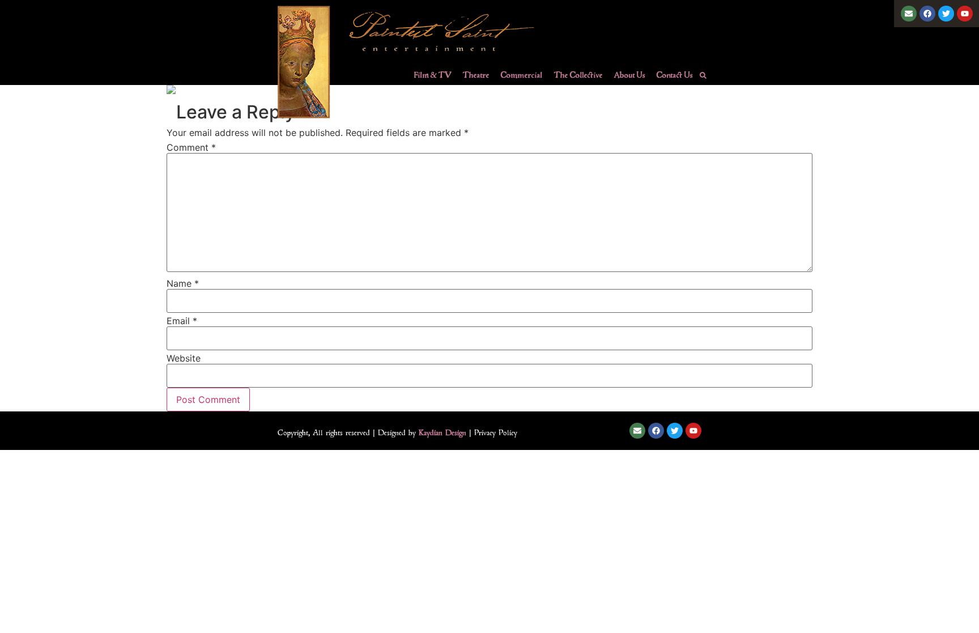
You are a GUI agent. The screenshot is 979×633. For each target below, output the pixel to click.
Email (182, 320)
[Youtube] (965, 14)
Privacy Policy (495, 432)
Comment (191, 147)
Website (184, 358)
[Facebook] (927, 14)
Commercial (522, 74)
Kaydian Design (442, 432)
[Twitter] (946, 14)
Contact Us (675, 74)
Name (183, 283)
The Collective (578, 74)
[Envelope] (909, 14)
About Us (629, 74)
